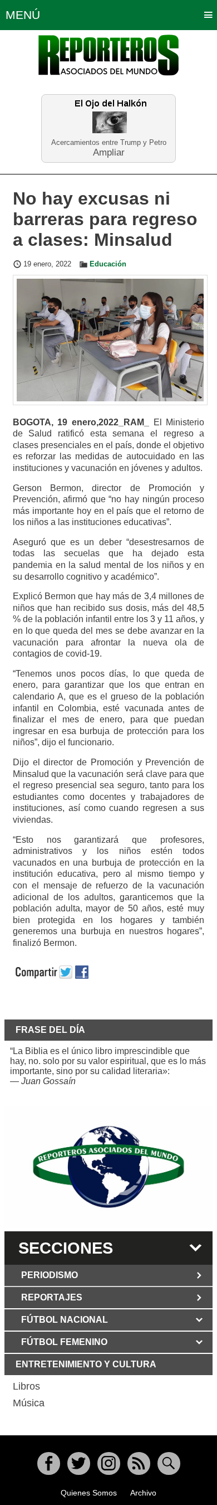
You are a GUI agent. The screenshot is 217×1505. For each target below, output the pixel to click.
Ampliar (109, 152)
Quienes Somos (89, 1492)
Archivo (143, 1492)
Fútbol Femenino (64, 1342)
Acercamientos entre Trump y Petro (108, 142)
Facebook (48, 1463)
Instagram (108, 1463)
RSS (138, 1463)
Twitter (78, 1463)
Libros (26, 1386)
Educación (108, 264)
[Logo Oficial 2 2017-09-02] (108, 1167)
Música (29, 1403)
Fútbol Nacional (64, 1319)
